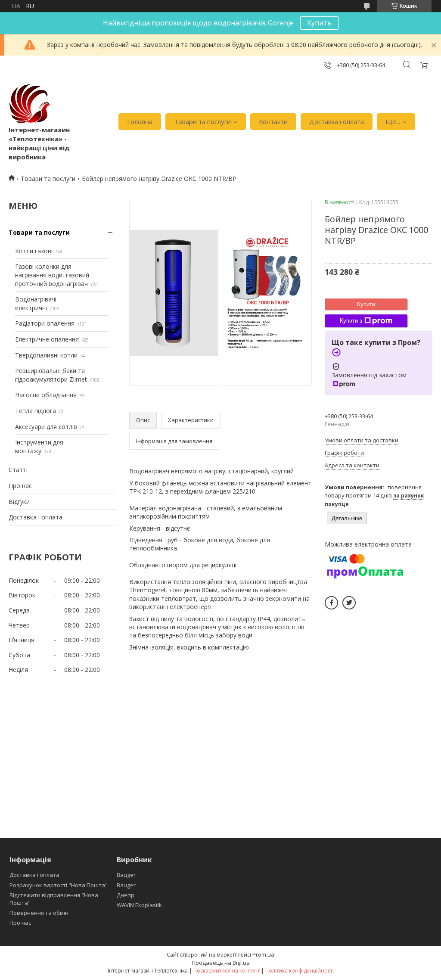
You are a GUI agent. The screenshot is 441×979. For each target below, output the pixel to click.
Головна (139, 121)
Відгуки (19, 501)
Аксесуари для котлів (46, 427)
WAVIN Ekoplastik (139, 905)
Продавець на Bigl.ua (221, 963)
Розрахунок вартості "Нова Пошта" (58, 885)
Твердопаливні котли (46, 355)
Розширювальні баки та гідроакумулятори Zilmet (51, 375)
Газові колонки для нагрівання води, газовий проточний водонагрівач (52, 274)
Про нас (20, 486)
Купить (319, 23)
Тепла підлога (35, 411)
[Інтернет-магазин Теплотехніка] (30, 103)
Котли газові (34, 251)
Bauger (126, 875)
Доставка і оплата (336, 121)
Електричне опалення (47, 339)
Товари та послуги (202, 121)
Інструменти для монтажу (39, 446)
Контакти (273, 121)
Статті (18, 470)
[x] (349, 602)
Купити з (351, 320)
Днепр (125, 895)
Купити (366, 304)
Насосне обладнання (46, 395)
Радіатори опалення (45, 323)
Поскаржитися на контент (226, 970)
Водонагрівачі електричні (35, 303)
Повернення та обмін (38, 913)
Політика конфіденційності (299, 970)
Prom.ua (263, 954)
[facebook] (331, 602)
